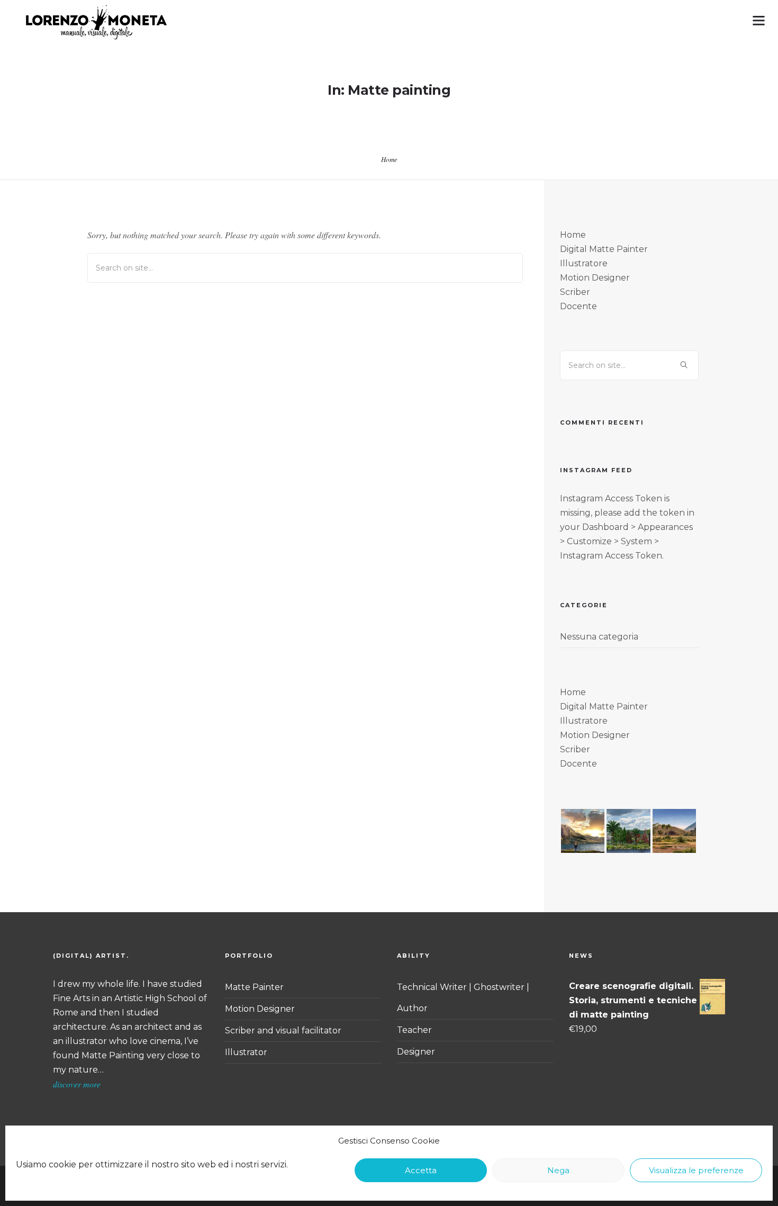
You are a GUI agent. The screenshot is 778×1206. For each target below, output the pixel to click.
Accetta (421, 1170)
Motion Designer (260, 1009)
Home (389, 159)
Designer (416, 1052)
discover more (77, 1084)
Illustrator (246, 1052)
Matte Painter (254, 987)
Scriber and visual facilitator (283, 1030)
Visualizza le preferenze (696, 1170)
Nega (558, 1170)
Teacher (414, 1030)
